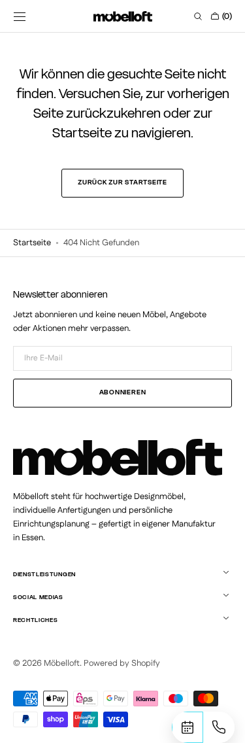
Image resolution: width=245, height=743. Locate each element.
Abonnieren (122, 392)
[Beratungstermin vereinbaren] (187, 727)
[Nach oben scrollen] (24, 728)
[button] (19, 16)
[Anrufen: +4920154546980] (219, 727)
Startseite (32, 243)
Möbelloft (62, 663)
